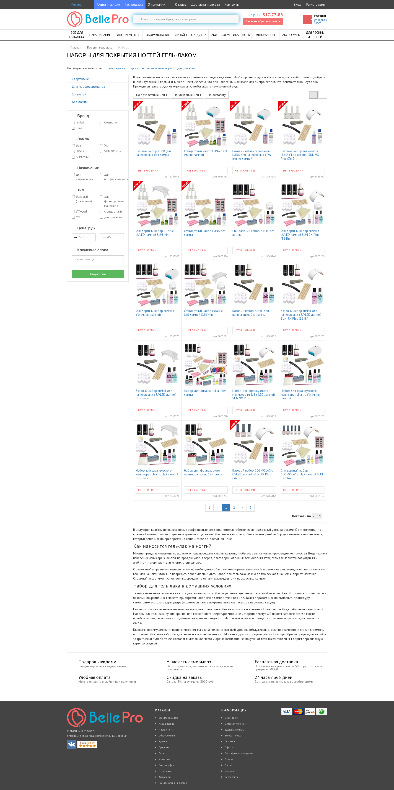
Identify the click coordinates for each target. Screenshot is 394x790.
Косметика (164, 759)
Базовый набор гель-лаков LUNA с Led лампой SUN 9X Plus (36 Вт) (300, 154)
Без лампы (80, 102)
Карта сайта (231, 777)
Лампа (82, 139)
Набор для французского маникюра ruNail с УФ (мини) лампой (301, 394)
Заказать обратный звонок (263, 21)
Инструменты (166, 729)
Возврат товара (233, 735)
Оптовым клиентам (235, 723)
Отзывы (180, 4)
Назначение (87, 168)
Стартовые (80, 79)
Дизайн (163, 741)
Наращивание (166, 723)
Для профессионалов (88, 86)
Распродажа (134, 4)
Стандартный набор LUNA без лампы (205, 233)
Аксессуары (165, 777)
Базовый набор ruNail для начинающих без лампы (250, 313)
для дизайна (186, 68)
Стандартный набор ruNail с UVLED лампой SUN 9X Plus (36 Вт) (300, 234)
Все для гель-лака (168, 717)
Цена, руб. (86, 228)
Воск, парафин (166, 765)
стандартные (116, 68)
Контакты (232, 4)
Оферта (229, 747)
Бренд (82, 116)
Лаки (161, 753)
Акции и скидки (108, 4)
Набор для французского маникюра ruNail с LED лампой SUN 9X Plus (253, 394)
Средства (164, 747)
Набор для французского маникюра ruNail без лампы (203, 472)
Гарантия (230, 741)
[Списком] (323, 95)
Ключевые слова (92, 250)
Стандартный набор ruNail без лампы (253, 233)
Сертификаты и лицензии (239, 753)
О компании (156, 4)
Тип (80, 190)
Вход (297, 4)
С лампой (79, 94)
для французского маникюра (151, 68)
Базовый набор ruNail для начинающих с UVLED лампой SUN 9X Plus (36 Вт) (301, 314)
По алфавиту (217, 95)
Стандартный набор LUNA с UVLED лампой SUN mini (155, 233)
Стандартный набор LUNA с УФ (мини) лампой (205, 153)
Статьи (228, 765)
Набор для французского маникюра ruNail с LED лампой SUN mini (157, 474)
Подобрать (98, 274)
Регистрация (315, 4)
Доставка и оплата (205, 4)
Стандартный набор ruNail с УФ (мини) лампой (155, 313)
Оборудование (167, 735)
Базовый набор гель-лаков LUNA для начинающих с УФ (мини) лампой (252, 154)
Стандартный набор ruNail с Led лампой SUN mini (203, 313)
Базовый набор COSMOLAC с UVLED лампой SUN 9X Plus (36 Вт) (252, 474)
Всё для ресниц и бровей (173, 783)
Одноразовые (166, 771)
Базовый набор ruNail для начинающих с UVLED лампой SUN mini (156, 394)
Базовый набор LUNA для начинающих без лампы (153, 153)
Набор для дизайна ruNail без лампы (205, 393)
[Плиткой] (313, 95)
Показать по (301, 516)
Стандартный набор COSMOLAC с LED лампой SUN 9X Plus (302, 474)
